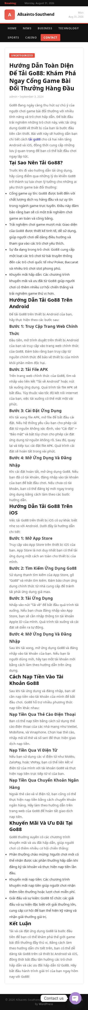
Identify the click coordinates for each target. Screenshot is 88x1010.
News (27, 28)
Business (45, 28)
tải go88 (34, 139)
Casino (31, 37)
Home (12, 28)
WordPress (46, 1004)
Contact (50, 37)
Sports (13, 37)
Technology (68, 28)
